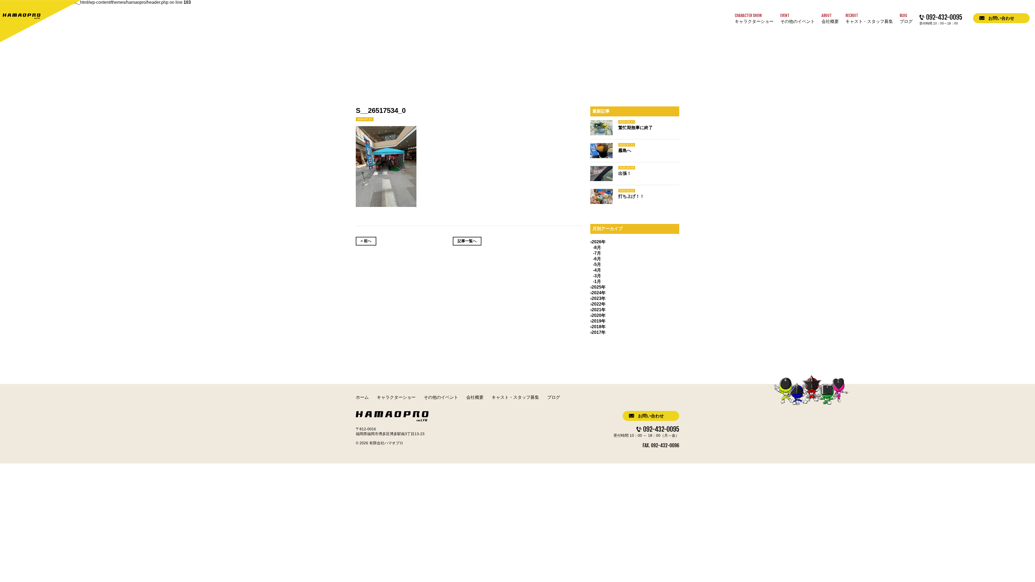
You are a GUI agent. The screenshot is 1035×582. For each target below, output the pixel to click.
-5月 (597, 264)
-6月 (597, 259)
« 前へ (366, 241)
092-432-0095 (661, 429)
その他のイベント (441, 397)
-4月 (597, 270)
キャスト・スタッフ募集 (515, 397)
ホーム (362, 397)
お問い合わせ (651, 416)
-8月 (597, 247)
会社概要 (475, 397)
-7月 (597, 253)
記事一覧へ (467, 241)
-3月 (597, 275)
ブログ (553, 397)
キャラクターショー (396, 397)
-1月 (597, 281)
